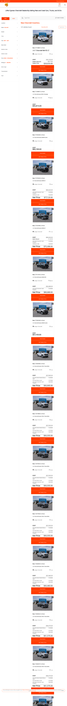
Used (13, 18)
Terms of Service (26, 690)
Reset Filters (60, 17)
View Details (42, 66)
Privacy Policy (34, 690)
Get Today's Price (42, 70)
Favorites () (44, 27)
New (5, 18)
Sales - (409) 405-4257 (5, 1)
